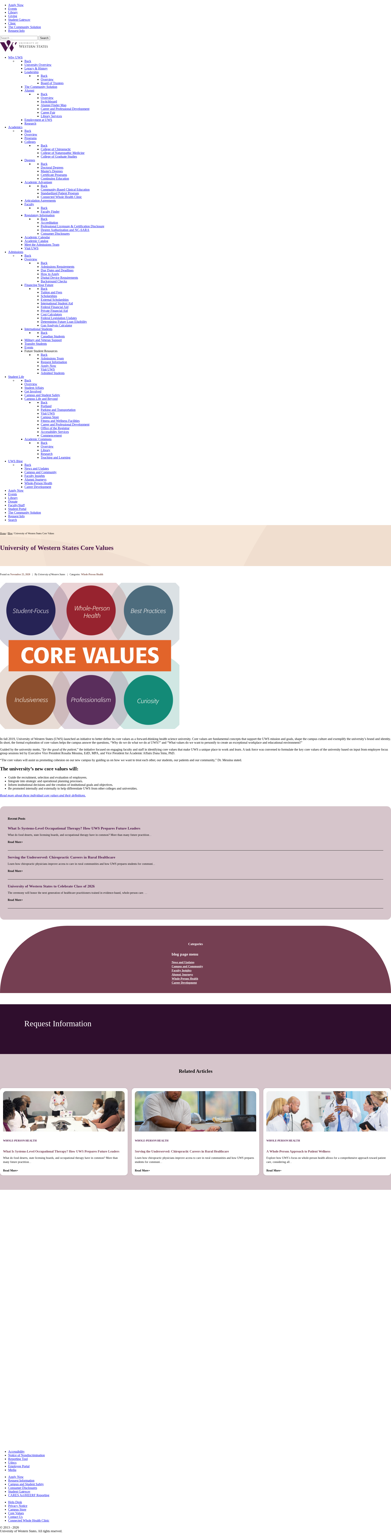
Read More (14, 842)
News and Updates (183, 962)
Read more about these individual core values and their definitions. (43, 795)
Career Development (184, 982)
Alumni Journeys (182, 974)
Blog (10, 533)
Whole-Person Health (185, 978)
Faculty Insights (181, 970)
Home (3, 533)
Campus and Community (187, 966)
